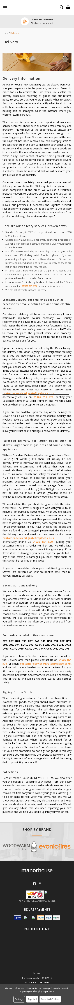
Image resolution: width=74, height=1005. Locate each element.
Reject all (32, 999)
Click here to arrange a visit (42, 23)
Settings (19, 999)
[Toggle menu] (5, 7)
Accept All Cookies (50, 999)
